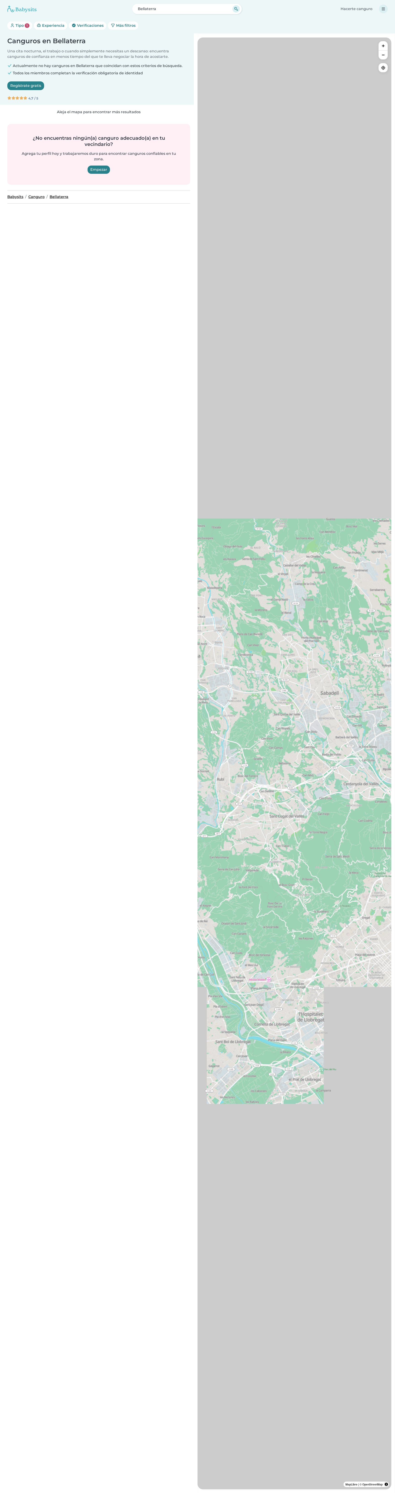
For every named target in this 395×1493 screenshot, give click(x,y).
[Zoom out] (383, 54)
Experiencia (52, 25)
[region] (294, 763)
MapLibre (351, 1484)
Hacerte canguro (356, 9)
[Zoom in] (383, 45)
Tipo (21, 25)
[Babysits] (22, 9)
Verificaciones (90, 25)
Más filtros (125, 25)
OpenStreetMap (372, 1484)
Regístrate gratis (25, 85)
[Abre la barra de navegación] (383, 9)
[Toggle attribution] (386, 1484)
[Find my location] (383, 67)
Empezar (98, 169)
